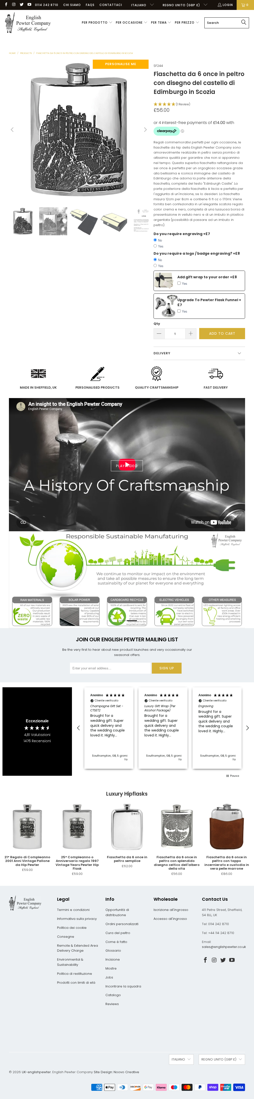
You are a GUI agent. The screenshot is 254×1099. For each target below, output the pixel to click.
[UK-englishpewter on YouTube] (29, 5)
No (160, 240)
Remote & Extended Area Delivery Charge (77, 948)
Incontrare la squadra (123, 986)
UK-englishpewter (36, 1072)
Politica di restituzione (74, 973)
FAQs (90, 5)
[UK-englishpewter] (28, 22)
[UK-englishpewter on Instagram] (13, 5)
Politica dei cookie (72, 927)
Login (228, 5)
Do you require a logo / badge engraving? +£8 (197, 253)
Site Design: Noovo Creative (116, 1072)
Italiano (139, 5)
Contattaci (110, 5)
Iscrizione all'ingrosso (171, 909)
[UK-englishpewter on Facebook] (6, 5)
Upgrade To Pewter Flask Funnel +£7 (209, 302)
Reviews (112, 1004)
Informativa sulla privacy (77, 918)
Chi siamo (72, 5)
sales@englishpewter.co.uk (224, 946)
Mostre (111, 968)
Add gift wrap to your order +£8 (207, 277)
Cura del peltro (117, 933)
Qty (157, 323)
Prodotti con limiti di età (76, 982)
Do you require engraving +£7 (182, 233)
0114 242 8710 (46, 5)
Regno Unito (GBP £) (182, 5)
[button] (97, 23)
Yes (160, 246)
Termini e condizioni (73, 909)
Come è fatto (116, 941)
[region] (163, 728)
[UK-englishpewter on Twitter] (21, 5)
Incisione (112, 959)
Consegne (65, 936)
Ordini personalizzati (121, 924)
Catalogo (113, 995)
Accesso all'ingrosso (170, 918)
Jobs (109, 977)
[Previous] (13, 130)
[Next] (145, 130)
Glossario (113, 950)
